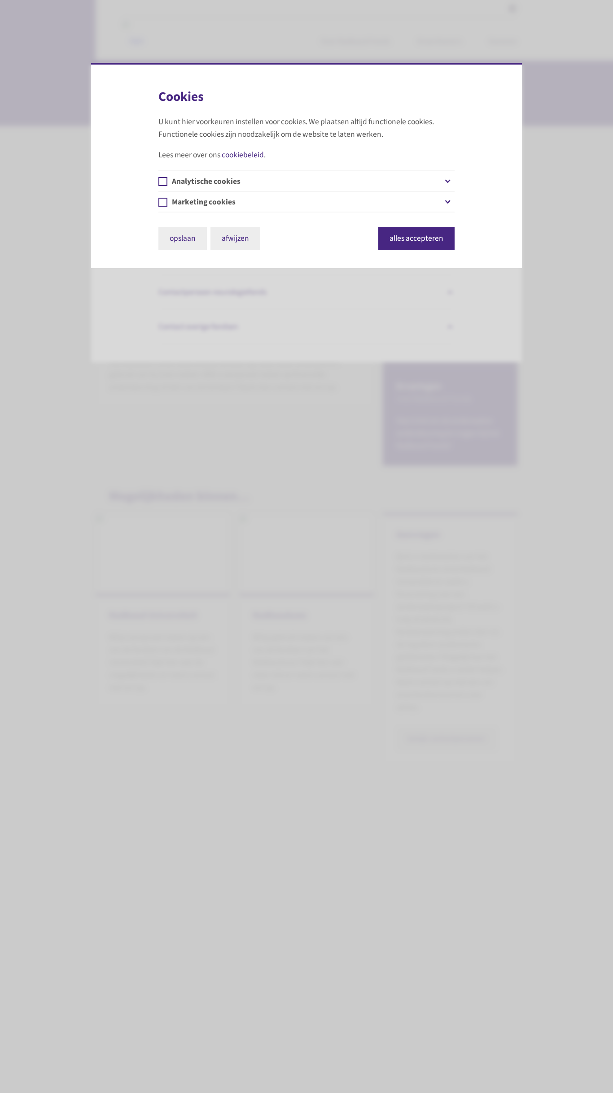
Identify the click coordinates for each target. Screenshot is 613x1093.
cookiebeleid (243, 154)
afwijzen (235, 238)
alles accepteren (416, 238)
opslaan (183, 238)
